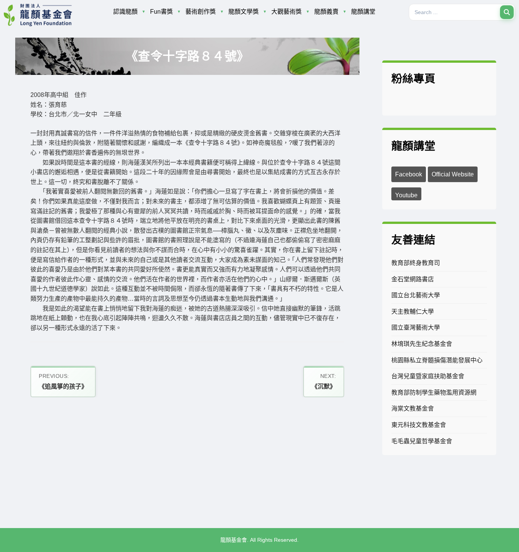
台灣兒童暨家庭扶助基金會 (427, 376)
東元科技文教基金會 (418, 425)
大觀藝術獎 (286, 11)
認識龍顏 (125, 11)
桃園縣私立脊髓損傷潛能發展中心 (437, 360)
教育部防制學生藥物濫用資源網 (433, 392)
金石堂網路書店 (412, 279)
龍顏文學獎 (243, 11)
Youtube (406, 195)
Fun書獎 (161, 11)
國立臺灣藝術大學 (415, 327)
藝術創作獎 (200, 11)
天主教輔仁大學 (412, 311)
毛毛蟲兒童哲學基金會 (421, 441)
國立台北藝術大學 (415, 295)
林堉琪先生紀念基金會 (421, 344)
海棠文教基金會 (412, 408)
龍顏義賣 (326, 11)
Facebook (408, 174)
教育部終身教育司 (415, 263)
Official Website (453, 174)
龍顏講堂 (363, 11)
